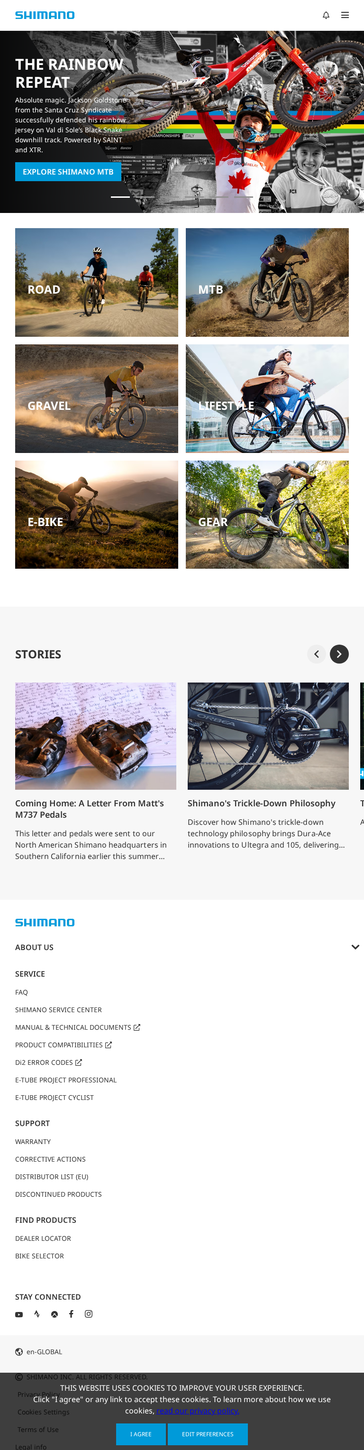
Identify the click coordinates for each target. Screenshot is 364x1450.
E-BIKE (45, 521)
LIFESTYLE (226, 405)
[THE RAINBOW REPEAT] (120, 197)
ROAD (44, 289)
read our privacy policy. (197, 1410)
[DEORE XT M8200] (194, 197)
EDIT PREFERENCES (208, 1434)
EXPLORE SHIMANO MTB (68, 171)
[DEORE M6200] (218, 197)
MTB (210, 289)
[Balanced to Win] (169, 197)
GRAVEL (49, 405)
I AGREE (141, 1434)
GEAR (213, 521)
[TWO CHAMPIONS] (145, 197)
